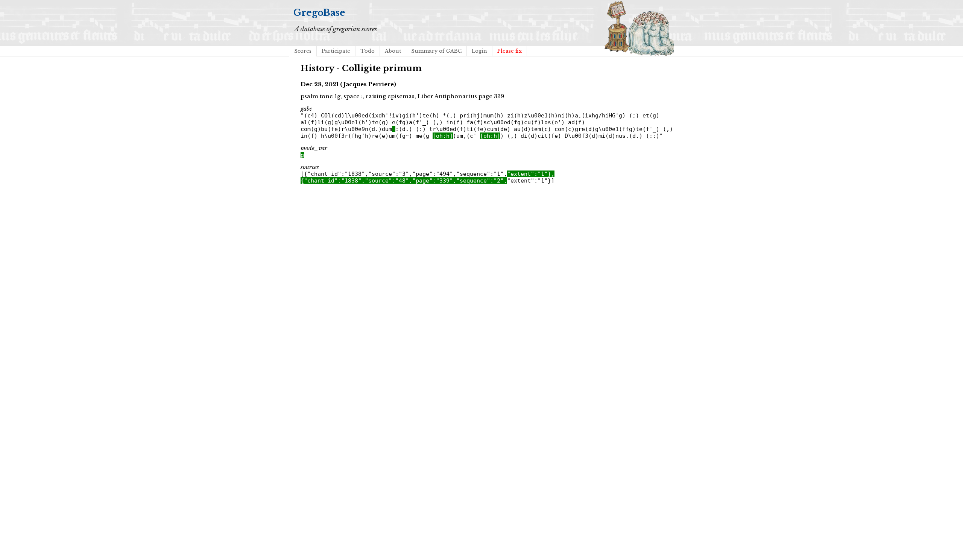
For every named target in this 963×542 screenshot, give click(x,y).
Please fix (509, 51)
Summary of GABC (436, 51)
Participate (336, 51)
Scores (302, 51)
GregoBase (319, 12)
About (393, 51)
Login (479, 51)
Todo (367, 51)
